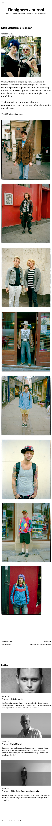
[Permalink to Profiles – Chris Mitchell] (26, 737)
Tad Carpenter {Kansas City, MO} (40, 642)
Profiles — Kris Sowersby (13, 699)
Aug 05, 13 (5, 696)
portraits (30, 36)
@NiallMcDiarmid (13, 114)
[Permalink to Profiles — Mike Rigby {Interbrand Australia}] (26, 784)
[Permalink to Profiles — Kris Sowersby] (26, 692)
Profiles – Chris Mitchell (12, 744)
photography (23, 36)
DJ (12, 34)
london (3, 36)
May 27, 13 (5, 741)
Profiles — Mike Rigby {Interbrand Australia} (20, 791)
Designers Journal (26, 9)
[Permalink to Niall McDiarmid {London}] (21, 76)
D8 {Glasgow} (7, 642)
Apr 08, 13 (5, 789)
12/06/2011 (5, 34)
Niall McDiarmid (12, 36)
